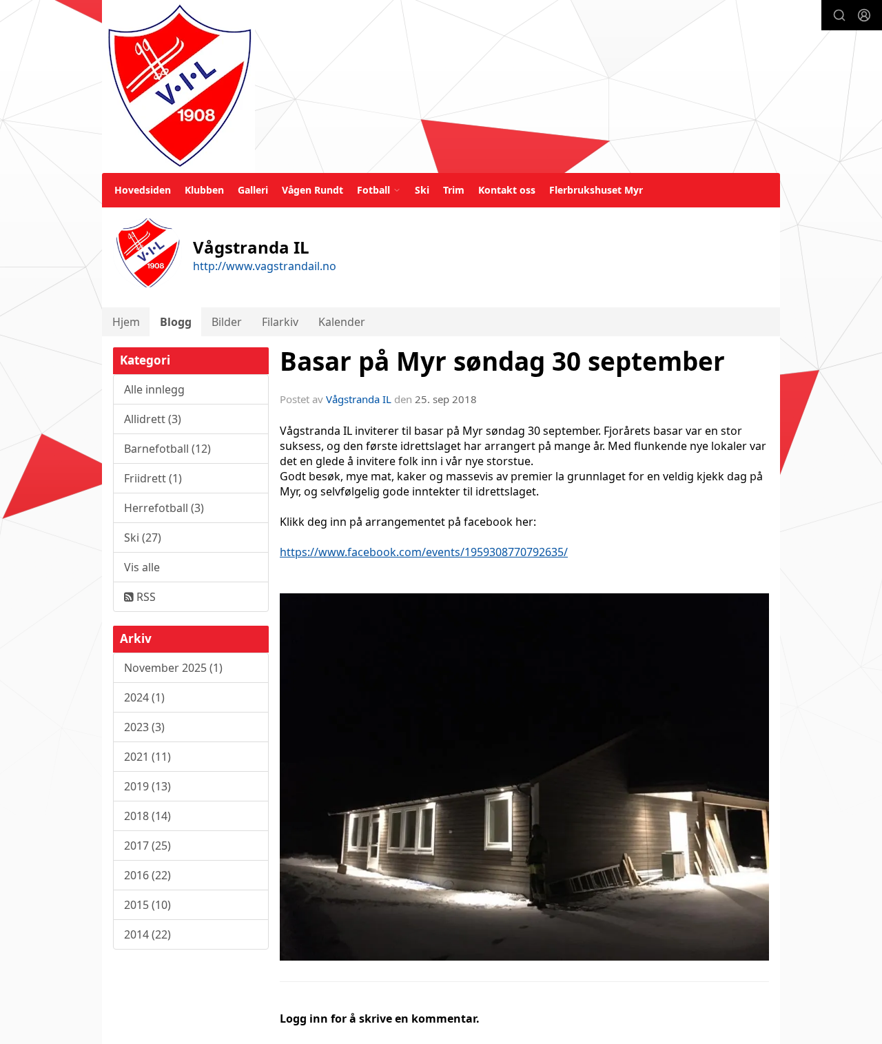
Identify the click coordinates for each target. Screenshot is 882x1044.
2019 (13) (147, 786)
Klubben (204, 189)
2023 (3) (144, 727)
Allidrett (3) (152, 419)
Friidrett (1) (153, 478)
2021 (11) (147, 756)
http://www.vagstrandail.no (264, 266)
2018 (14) (147, 815)
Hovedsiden (142, 189)
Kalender (341, 321)
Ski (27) (142, 537)
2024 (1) (144, 697)
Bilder (227, 321)
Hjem (126, 321)
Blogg (176, 321)
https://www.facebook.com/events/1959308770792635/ (424, 552)
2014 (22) (147, 934)
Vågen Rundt (312, 189)
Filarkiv (280, 321)
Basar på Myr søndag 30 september (502, 361)
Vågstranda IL (358, 399)
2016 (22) (147, 875)
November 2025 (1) (173, 667)
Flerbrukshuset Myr (596, 189)
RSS (145, 596)
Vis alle (142, 567)
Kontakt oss (506, 189)
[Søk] (839, 15)
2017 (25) (147, 845)
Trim (453, 189)
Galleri (253, 189)
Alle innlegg (154, 389)
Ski (422, 189)
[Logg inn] (864, 15)
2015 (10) (147, 904)
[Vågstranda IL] (178, 86)
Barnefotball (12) (167, 448)
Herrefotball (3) (164, 507)
